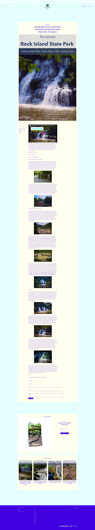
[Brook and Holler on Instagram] (83, 6)
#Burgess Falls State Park (22, 128)
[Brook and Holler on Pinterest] (73, 508)
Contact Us (35, 516)
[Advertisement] (40, 15)
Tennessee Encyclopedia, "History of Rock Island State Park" (37, 377)
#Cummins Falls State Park (22, 129)
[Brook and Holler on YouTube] (85, 6)
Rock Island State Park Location (33, 159)
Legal (34, 523)
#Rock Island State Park (22, 130)
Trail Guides (47, 24)
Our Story (35, 517)
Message (29, 392)
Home (34, 510)
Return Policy (35, 520)
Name (29, 385)
